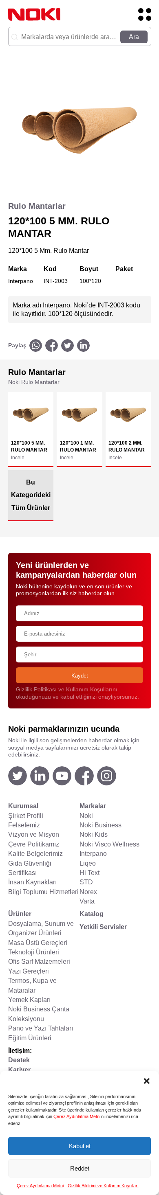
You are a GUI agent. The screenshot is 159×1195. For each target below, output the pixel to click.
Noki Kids (94, 834)
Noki (86, 815)
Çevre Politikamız (33, 844)
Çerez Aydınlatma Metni (76, 1116)
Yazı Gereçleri (28, 971)
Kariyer (19, 1069)
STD (86, 882)
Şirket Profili (25, 815)
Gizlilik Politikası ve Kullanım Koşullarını (66, 689)
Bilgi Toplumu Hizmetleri (43, 891)
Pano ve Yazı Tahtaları (40, 1028)
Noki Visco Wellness (109, 844)
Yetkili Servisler (103, 926)
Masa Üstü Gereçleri (37, 942)
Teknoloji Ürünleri (33, 952)
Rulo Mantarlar (37, 206)
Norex (88, 891)
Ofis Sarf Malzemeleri (39, 961)
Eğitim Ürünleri (29, 1038)
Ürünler (19, 913)
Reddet (79, 1168)
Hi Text (89, 872)
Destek (19, 1060)
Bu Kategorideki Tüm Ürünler (31, 495)
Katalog (92, 913)
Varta (87, 901)
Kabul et (80, 1145)
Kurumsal (23, 806)
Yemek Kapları (29, 999)
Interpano (93, 853)
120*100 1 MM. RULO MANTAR (78, 446)
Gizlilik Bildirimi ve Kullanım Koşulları (103, 1185)
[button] (147, 1081)
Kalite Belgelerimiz (35, 853)
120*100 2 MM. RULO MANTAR (126, 446)
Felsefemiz (24, 825)
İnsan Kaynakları (32, 882)
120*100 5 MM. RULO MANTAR (29, 446)
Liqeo (88, 863)
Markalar (93, 806)
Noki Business (100, 825)
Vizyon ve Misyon (33, 834)
